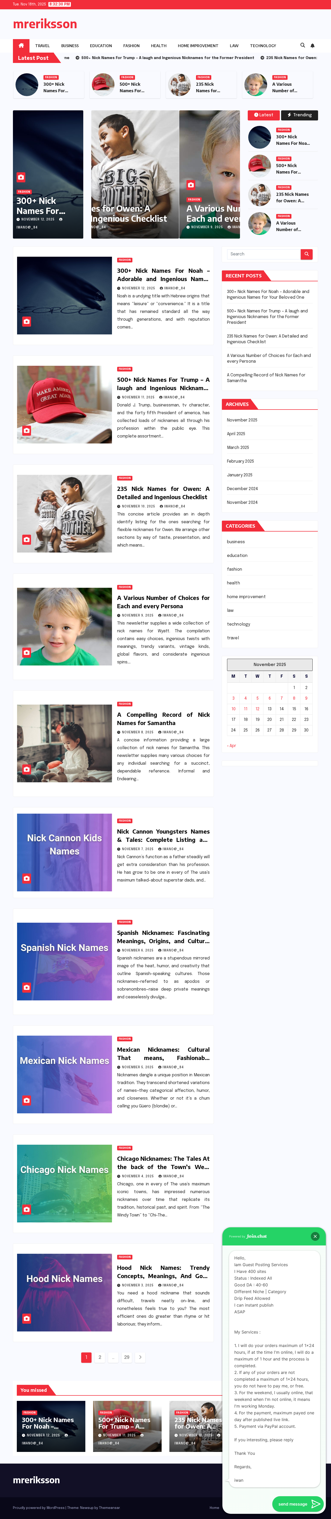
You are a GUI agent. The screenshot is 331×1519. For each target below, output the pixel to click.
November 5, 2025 (138, 1067)
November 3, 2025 (138, 1285)
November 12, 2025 (38, 219)
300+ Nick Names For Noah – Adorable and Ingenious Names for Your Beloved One (163, 279)
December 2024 (242, 489)
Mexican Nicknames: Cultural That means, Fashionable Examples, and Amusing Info (163, 1058)
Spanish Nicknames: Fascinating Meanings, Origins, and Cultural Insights (163, 941)
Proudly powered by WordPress (39, 1508)
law (234, 46)
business (70, 46)
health (159, 46)
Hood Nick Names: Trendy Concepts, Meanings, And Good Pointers (163, 1276)
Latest (266, 115)
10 (233, 709)
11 (245, 709)
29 (127, 1357)
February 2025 (240, 461)
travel (42, 46)
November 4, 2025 (138, 1176)
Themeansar (109, 1508)
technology (263, 46)
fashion (131, 46)
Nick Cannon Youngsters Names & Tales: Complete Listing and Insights (163, 839)
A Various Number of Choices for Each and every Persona (163, 213)
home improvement (198, 46)
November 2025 (242, 420)
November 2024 (242, 502)
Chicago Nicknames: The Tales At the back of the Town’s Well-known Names (163, 1167)
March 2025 (238, 448)
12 (257, 709)
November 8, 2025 (138, 732)
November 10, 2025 (139, 506)
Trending (302, 115)
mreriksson (45, 23)
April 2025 (236, 434)
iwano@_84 (154, 227)
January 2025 (239, 475)
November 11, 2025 (139, 397)
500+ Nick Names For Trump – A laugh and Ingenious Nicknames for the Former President (163, 388)
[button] (302, 45)
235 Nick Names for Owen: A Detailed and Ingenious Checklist (203, 1429)
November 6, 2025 (138, 950)
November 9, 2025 (119, 227)
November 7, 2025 (138, 849)
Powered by (237, 1236)
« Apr (231, 746)
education (101, 46)
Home (214, 1508)
